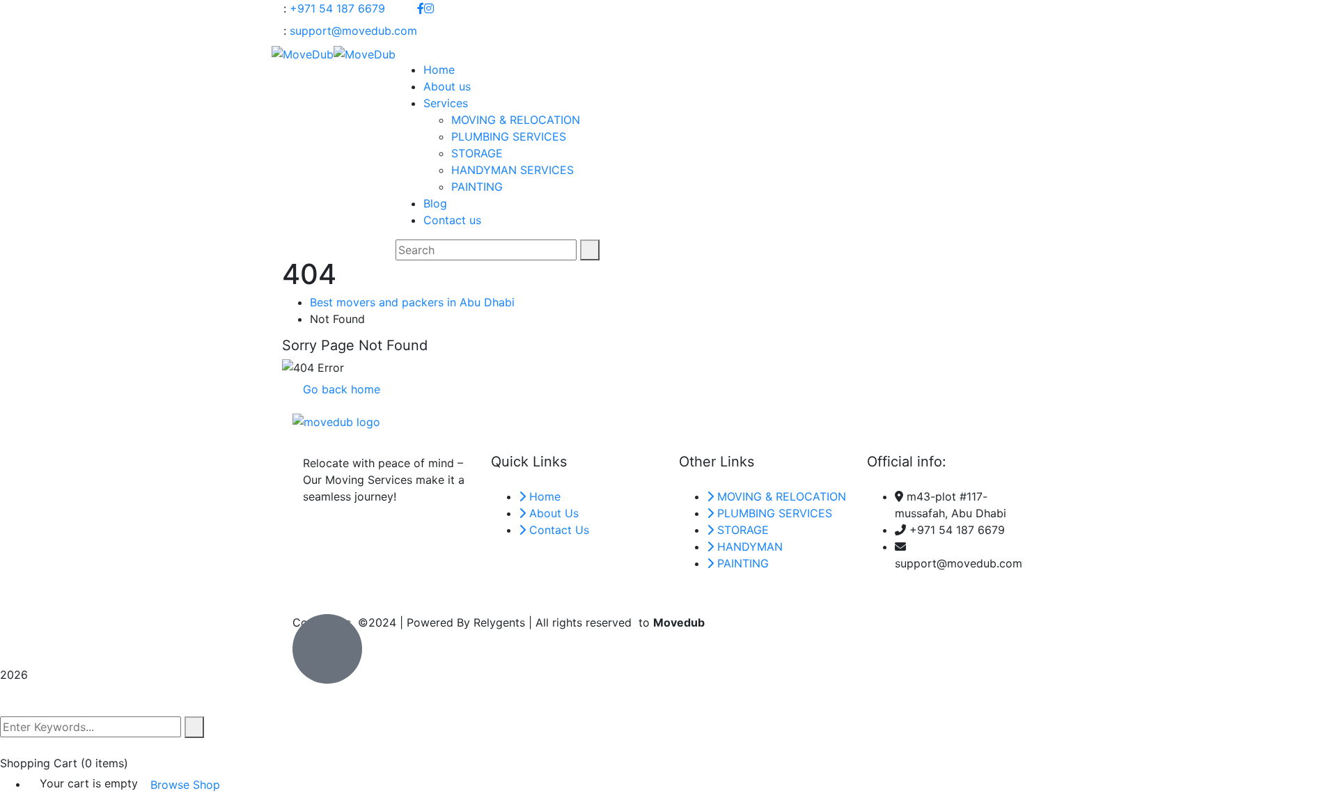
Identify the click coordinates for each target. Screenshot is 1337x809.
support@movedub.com (353, 31)
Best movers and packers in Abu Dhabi (412, 302)
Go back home (339, 389)
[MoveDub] (303, 53)
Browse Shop (185, 785)
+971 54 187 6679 (337, 8)
